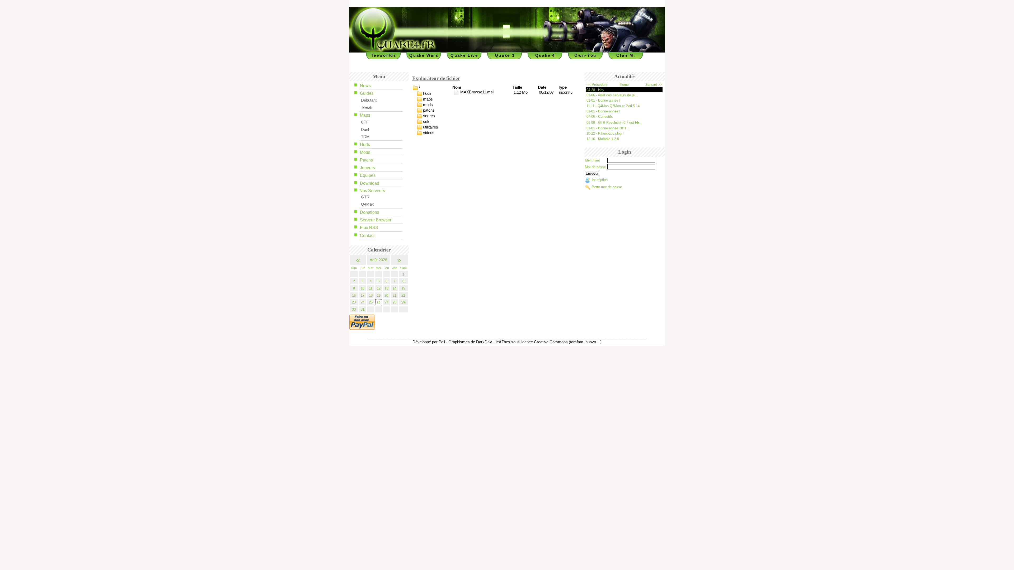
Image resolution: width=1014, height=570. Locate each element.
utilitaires (430, 127)
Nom (456, 87)
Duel (365, 129)
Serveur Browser (375, 220)
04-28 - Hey (595, 90)
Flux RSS (369, 227)
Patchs (366, 160)
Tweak (366, 107)
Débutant (369, 100)
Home (624, 85)
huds (427, 93)
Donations (369, 212)
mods (428, 104)
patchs (429, 110)
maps (428, 99)
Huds (365, 144)
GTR (365, 197)
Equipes (367, 175)
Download (369, 183)
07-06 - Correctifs (599, 116)
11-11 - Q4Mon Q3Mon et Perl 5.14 (613, 106)
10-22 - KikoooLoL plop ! (605, 133)
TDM (365, 137)
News (365, 85)
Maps (365, 115)
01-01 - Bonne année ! (603, 100)
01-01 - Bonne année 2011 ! (607, 128)
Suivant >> (653, 85)
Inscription (600, 180)
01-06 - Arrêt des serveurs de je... (612, 95)
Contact (367, 235)
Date (542, 87)
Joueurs (367, 167)
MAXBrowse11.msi (476, 92)
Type (562, 87)
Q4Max (367, 204)
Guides (366, 93)
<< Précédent (596, 85)
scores (429, 116)
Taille (517, 87)
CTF (365, 122)
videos (428, 133)
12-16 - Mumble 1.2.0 (602, 139)
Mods (365, 152)
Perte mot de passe (607, 187)
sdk (426, 121)
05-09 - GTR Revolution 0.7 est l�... (614, 123)
